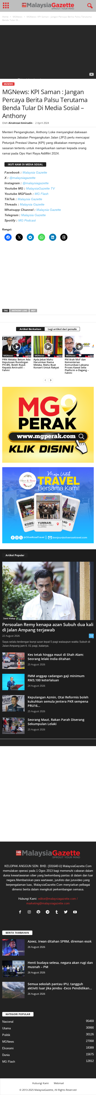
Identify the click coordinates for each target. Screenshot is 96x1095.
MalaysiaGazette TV (40, 188)
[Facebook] (21, 912)
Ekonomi (8, 1048)
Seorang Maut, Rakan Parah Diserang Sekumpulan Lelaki (56, 721)
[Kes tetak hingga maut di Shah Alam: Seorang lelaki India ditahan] (13, 660)
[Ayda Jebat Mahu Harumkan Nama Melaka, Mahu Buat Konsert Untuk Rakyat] (48, 346)
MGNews (17, 16)
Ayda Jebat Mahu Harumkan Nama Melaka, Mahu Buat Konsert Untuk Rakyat (46, 363)
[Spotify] (39, 912)
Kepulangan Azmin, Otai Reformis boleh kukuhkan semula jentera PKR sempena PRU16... (58, 701)
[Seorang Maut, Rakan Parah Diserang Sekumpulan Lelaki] (13, 725)
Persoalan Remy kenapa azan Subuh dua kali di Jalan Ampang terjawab (47, 627)
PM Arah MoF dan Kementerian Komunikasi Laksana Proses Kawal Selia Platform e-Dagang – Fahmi (77, 366)
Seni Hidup (9, 618)
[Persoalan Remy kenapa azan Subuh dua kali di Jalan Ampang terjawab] (48, 591)
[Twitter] (66, 912)
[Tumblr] (57, 912)
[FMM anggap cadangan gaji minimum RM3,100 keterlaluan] (13, 682)
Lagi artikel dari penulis (62, 329)
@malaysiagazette (22, 178)
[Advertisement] (48, 276)
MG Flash (41, 194)
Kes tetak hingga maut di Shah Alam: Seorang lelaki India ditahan (56, 656)
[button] (89, 6)
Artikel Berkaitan (30, 329)
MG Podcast (27, 220)
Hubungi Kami (40, 1083)
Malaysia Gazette (35, 172)
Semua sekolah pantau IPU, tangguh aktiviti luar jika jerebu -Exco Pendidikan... (60, 986)
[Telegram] (48, 912)
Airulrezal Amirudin (20, 123)
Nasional (7, 1021)
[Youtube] (75, 912)
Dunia (6, 1055)
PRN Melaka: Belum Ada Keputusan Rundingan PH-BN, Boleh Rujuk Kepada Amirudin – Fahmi (16, 365)
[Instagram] (30, 912)
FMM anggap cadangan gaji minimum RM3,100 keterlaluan (56, 678)
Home (5, 16)
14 (91, 635)
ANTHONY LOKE (19, 310)
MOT (33, 310)
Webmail (59, 1083)
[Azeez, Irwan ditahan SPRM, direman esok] (13, 947)
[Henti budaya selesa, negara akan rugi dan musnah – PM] (13, 969)
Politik (6, 1035)
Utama (6, 1028)
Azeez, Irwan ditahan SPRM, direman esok (60, 941)
